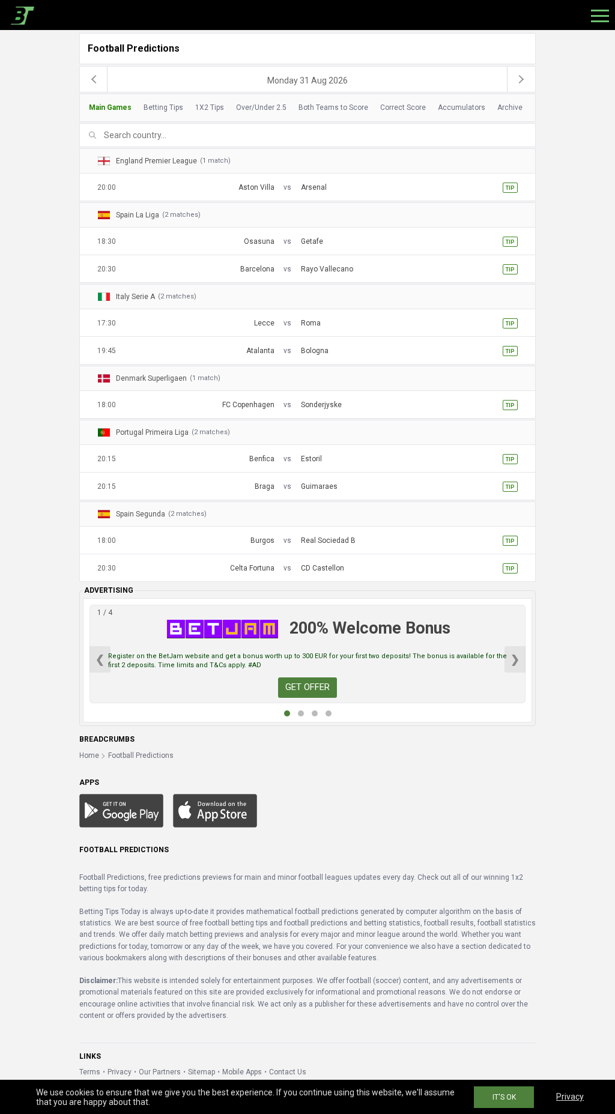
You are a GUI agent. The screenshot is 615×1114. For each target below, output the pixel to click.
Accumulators (461, 107)
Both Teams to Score (333, 107)
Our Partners (160, 1072)
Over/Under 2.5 (261, 107)
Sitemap (201, 1072)
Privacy (120, 1072)
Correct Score (403, 107)
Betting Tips (163, 107)
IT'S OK (504, 1097)
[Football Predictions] (20, 15)
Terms (89, 1072)
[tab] (304, 107)
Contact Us (287, 1072)
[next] (521, 79)
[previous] (94, 79)
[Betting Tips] (121, 810)
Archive (510, 107)
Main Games (110, 107)
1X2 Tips (209, 107)
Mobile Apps (242, 1072)
